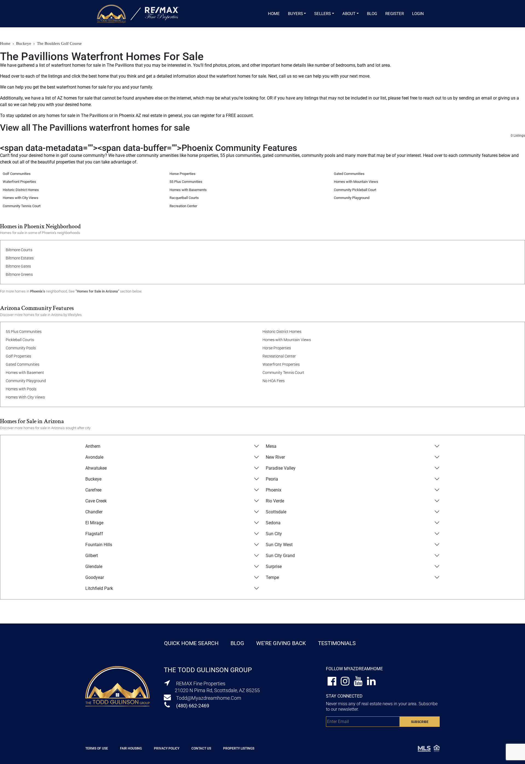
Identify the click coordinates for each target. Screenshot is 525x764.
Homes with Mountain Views (356, 182)
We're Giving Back (281, 643)
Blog (372, 13)
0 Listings (518, 135)
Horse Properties (183, 174)
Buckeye (93, 479)
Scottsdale (276, 511)
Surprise (274, 566)
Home (274, 13)
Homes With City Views (25, 397)
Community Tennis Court (21, 206)
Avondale (94, 457)
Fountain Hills (98, 544)
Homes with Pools (21, 389)
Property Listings (238, 748)
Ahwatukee (96, 468)
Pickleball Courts (20, 340)
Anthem (92, 446)
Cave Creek (96, 501)
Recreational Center (279, 356)
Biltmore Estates (20, 258)
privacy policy (166, 748)
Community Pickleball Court (355, 190)
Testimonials (337, 643)
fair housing (131, 748)
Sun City (274, 533)
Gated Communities (349, 174)
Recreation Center (183, 206)
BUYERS (295, 13)
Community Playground (351, 198)
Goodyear (94, 577)
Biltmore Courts (19, 250)
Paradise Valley (281, 468)
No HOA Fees (273, 381)
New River (275, 457)
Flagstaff (94, 533)
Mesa (271, 446)
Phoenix (273, 490)
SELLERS (322, 13)
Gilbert (91, 555)
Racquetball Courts (184, 198)
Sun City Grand (280, 555)
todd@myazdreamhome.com (208, 698)
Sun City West (279, 544)
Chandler (94, 511)
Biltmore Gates (18, 266)
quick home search (191, 643)
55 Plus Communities (186, 182)
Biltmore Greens (19, 274)
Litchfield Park (99, 588)
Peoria (272, 479)
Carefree (93, 490)
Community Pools (21, 348)
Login (418, 13)
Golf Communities (17, 174)
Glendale (93, 566)
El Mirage (94, 522)
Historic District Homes (21, 190)
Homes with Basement (25, 372)
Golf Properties (18, 356)
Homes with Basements (188, 190)
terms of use (96, 748)
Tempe (272, 577)
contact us (201, 748)
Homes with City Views (20, 198)
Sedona (273, 522)
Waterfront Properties (19, 182)
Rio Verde (275, 501)
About (348, 13)
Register (394, 13)
